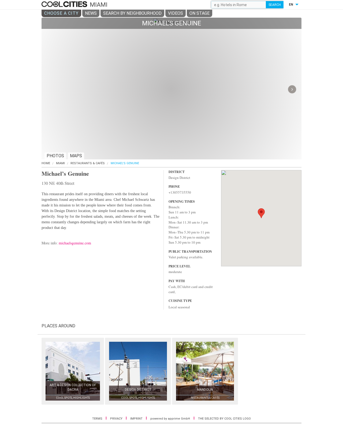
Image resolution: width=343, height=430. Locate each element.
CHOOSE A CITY (61, 13)
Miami (60, 163)
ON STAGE (199, 13)
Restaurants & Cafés (87, 163)
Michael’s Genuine (125, 163)
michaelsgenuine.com (75, 242)
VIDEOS (175, 13)
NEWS (91, 13)
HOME (46, 163)
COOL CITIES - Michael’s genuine (65, 4)
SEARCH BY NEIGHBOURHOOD (132, 13)
